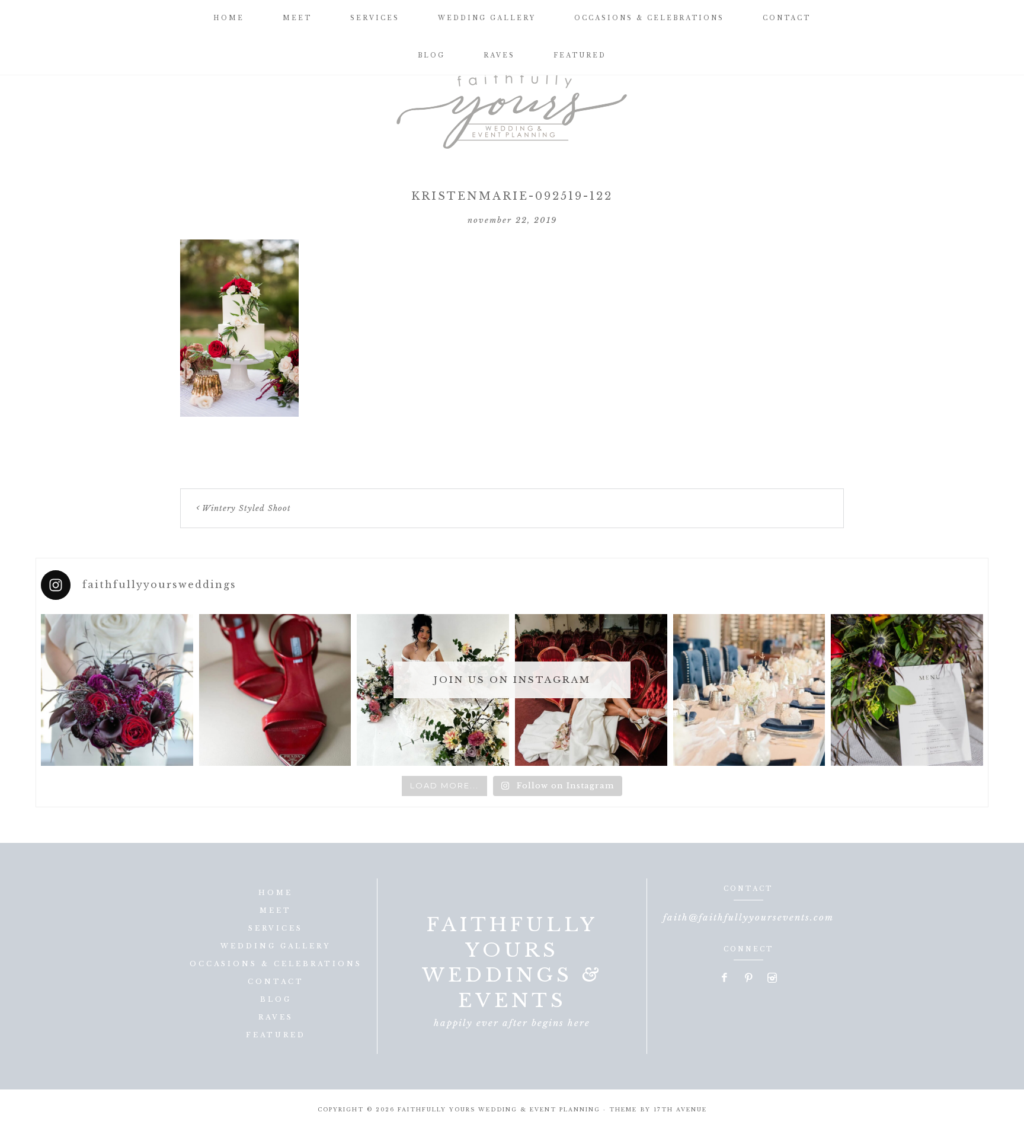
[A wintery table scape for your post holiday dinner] (749, 690)
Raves (275, 1017)
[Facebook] (725, 978)
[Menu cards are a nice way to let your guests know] (907, 690)
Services (275, 928)
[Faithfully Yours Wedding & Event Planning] (512, 106)
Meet (276, 910)
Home (275, 893)
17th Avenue (680, 1109)
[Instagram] (772, 978)
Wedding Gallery (275, 946)
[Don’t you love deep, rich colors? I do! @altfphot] (117, 690)
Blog (276, 999)
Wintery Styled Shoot (246, 508)
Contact (276, 981)
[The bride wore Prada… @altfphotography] (275, 690)
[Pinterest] (749, 978)
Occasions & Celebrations (276, 964)
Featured (276, 1035)
